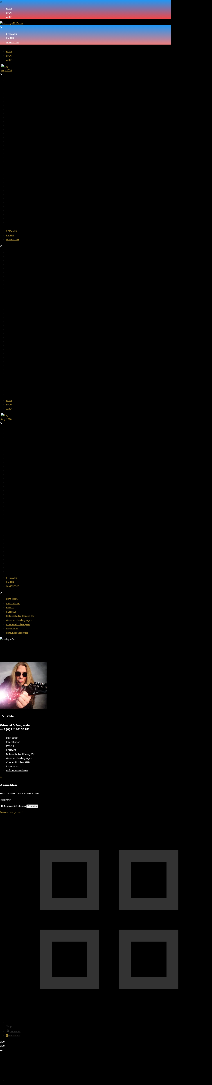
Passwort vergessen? (11, 812)
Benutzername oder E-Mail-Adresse (20, 793)
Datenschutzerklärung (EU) (21, 754)
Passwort (5, 799)
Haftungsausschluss (17, 770)
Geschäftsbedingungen (19, 758)
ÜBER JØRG (12, 738)
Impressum (12, 766)
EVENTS (10, 746)
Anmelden (32, 806)
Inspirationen (13, 742)
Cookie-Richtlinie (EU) (18, 762)
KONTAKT (11, 750)
